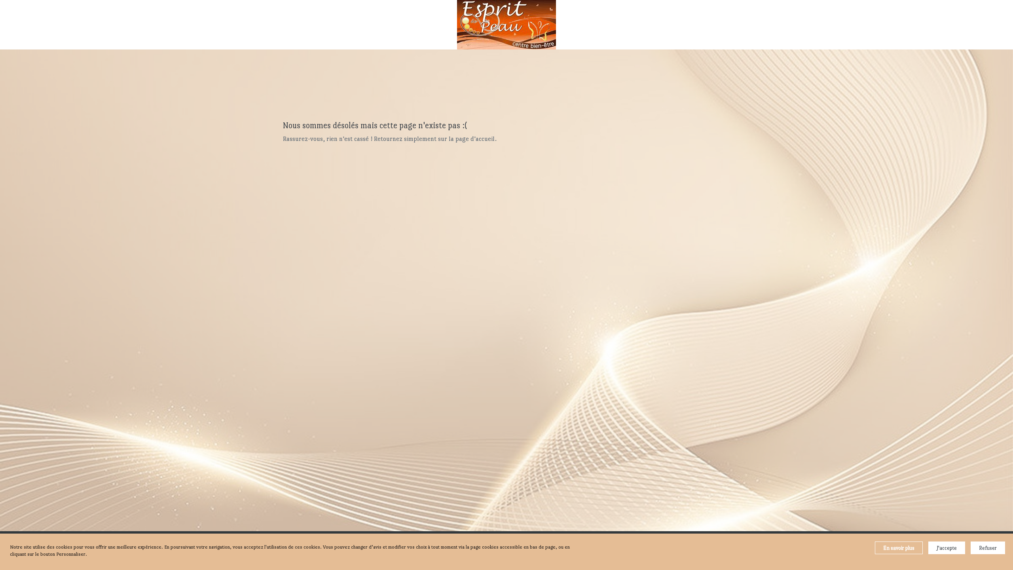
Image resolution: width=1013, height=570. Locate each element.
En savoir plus (898, 548)
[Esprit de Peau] (506, 24)
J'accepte (947, 548)
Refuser (988, 548)
